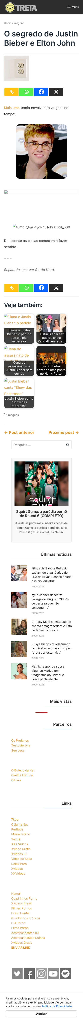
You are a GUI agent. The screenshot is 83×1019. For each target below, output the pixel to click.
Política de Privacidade (57, 1006)
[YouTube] (53, 978)
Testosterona (20, 745)
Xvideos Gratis (21, 942)
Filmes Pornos (21, 908)
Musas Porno (20, 834)
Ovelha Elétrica (22, 775)
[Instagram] (41, 978)
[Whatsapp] (26, 92)
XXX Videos (19, 844)
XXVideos (18, 873)
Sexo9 (15, 839)
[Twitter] (17, 978)
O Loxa (16, 780)
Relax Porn (19, 864)
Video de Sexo (21, 859)
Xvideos (17, 869)
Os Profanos (20, 740)
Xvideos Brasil (21, 903)
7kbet (15, 819)
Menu (75, 6)
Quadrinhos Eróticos (25, 918)
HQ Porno (18, 923)
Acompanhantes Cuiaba (28, 938)
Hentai (16, 894)
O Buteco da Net (22, 770)
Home (7, 23)
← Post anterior (19, 432)
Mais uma (12, 108)
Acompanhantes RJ (25, 933)
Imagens (19, 23)
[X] (56, 92)
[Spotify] (65, 978)
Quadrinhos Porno (24, 898)
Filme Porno (20, 928)
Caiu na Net (19, 824)
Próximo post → (64, 432)
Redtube (17, 829)
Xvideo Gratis (20, 849)
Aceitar (41, 1014)
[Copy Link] (11, 92)
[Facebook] (41, 92)
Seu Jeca (17, 750)
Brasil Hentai (20, 913)
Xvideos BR (19, 854)
